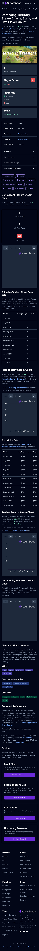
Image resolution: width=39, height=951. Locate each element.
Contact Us (32, 947)
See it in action (18, 797)
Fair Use (18, 947)
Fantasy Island (23, 134)
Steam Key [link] (22, 180)
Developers (6, 898)
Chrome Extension (9, 915)
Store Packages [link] (10, 184)
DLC (4, 860)
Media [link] (30, 184)
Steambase (23, 916)
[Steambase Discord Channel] (21, 931)
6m (11, 396)
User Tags (6, 894)
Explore (5, 935)
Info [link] (21, 184)
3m (11, 248)
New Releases (25, 868)
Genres (5, 886)
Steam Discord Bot (9, 919)
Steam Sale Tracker (27, 886)
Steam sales (25, 444)
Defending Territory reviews (15, 530)
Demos (5, 864)
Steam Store (27, 738)
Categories (6, 890)
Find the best (18, 818)
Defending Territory (19, 9)
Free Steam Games (27, 896)
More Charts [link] (20, 188)
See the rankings (18, 839)
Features (7, 151)
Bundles (5, 868)
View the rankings (18, 775)
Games (8, 9)
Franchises (6, 905)
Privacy (5, 947)
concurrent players (26, 31)
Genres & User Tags (11, 163)
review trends (7, 34)
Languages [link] (8, 188)
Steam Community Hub (24, 742)
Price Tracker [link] (9, 180)
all (20, 248)
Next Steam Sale (8, 927)
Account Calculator (9, 931)
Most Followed (25, 864)
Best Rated (24, 856)
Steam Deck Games (27, 876)
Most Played (25, 860)
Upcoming (24, 872)
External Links (9, 157)
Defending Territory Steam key (13, 379)
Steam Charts (7, 872)
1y (15, 248)
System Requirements (12, 168)
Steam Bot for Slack (10, 923)
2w (5, 248)
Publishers (6, 902)
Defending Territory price (17, 388)
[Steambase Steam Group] (24, 931)
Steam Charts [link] (9, 176)
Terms (12, 947)
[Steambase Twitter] (27, 931)
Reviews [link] (21, 176)
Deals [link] (32, 180)
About (25, 947)
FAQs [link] (31, 188)
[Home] (2, 9)
